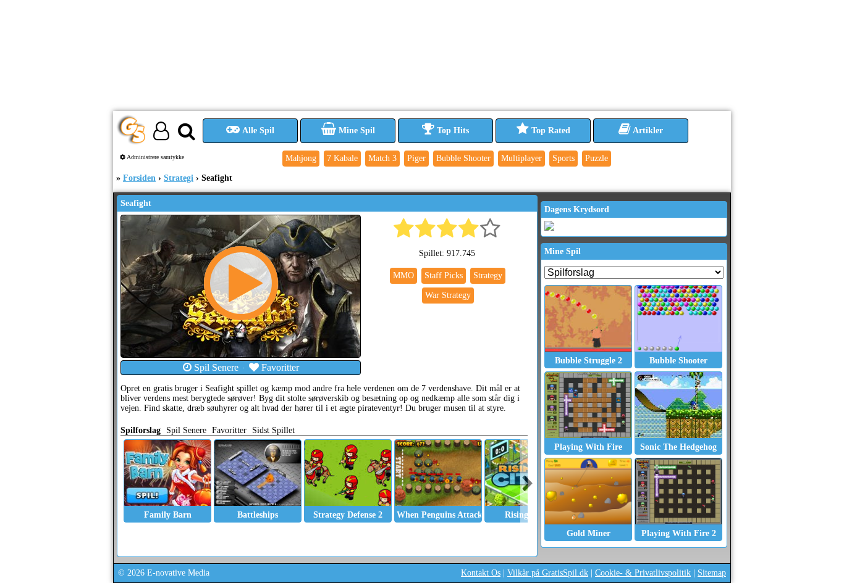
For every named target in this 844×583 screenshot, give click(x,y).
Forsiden (139, 178)
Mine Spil (355, 130)
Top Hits (451, 130)
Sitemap (712, 572)
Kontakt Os (480, 572)
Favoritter (279, 367)
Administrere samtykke (154, 157)
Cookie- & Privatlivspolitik (643, 572)
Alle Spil (257, 130)
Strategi (178, 178)
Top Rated (549, 130)
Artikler (647, 130)
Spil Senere (215, 367)
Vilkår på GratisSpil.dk (547, 572)
